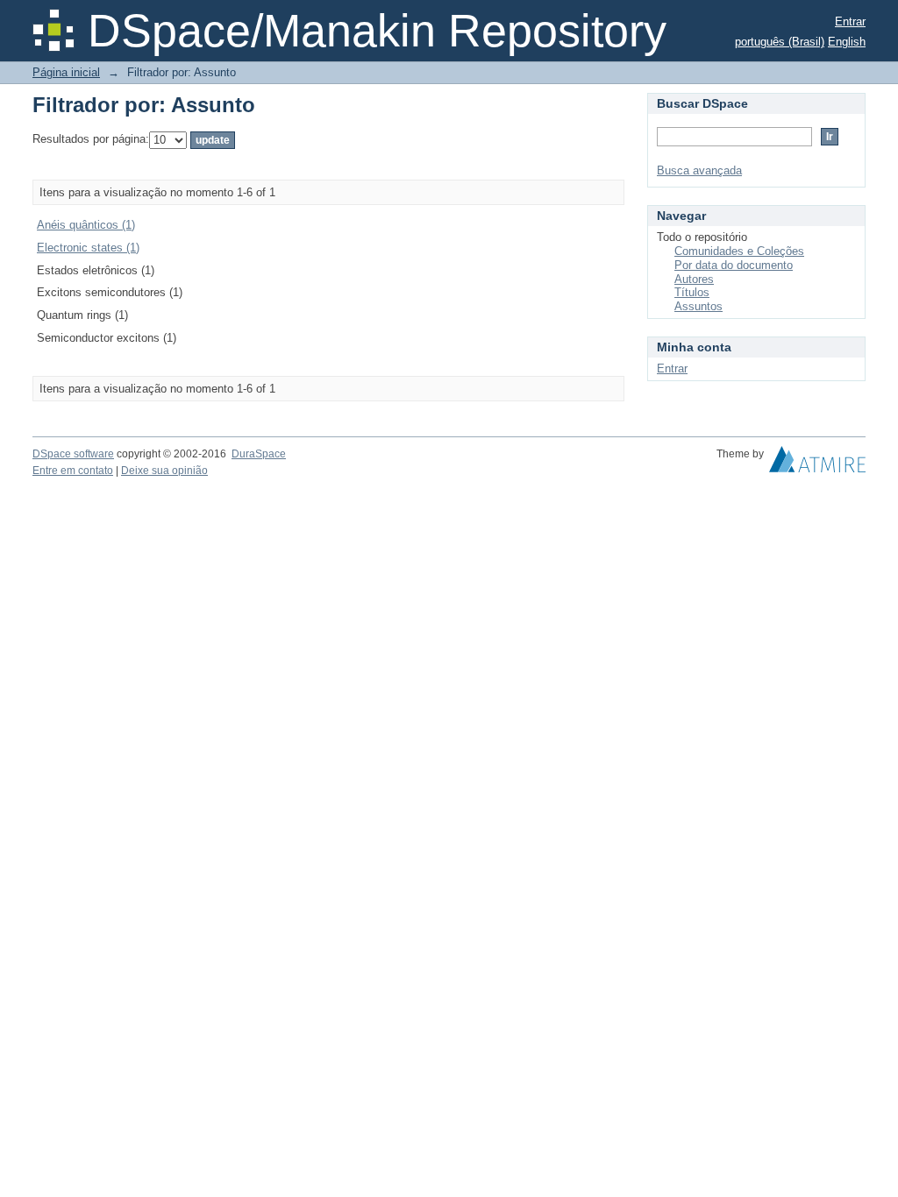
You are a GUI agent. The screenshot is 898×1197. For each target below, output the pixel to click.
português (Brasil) (779, 41)
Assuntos (698, 306)
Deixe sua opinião (164, 470)
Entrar (850, 21)
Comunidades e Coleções (739, 251)
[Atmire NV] (817, 463)
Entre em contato (72, 470)
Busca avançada (699, 170)
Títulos (691, 292)
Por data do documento (733, 265)
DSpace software (73, 454)
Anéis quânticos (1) (86, 224)
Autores (694, 279)
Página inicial (66, 72)
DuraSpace (259, 454)
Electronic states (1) (88, 247)
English (847, 41)
